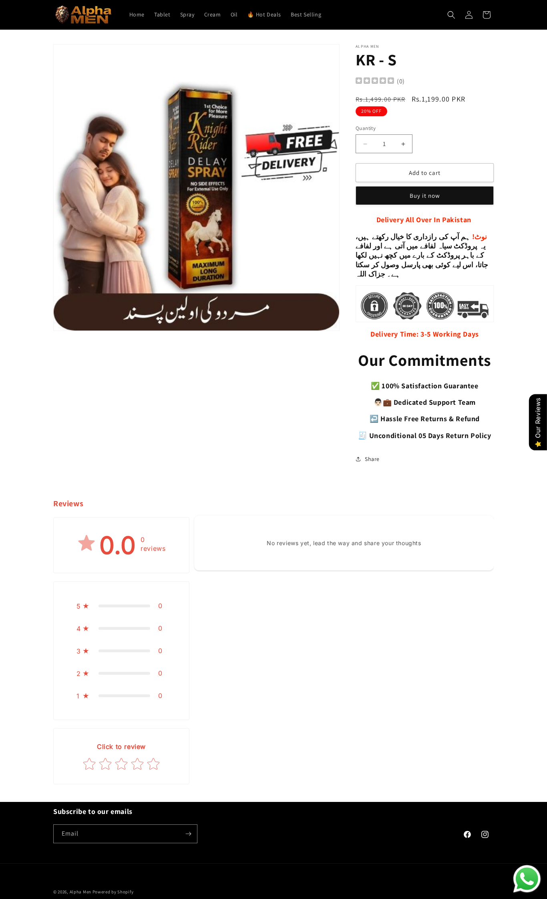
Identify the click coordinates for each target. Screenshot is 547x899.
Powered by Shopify (113, 892)
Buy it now (425, 195)
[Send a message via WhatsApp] (527, 879)
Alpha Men (80, 892)
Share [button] (372, 459)
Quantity (366, 128)
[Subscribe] (188, 833)
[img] (375, 81)
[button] (451, 15)
